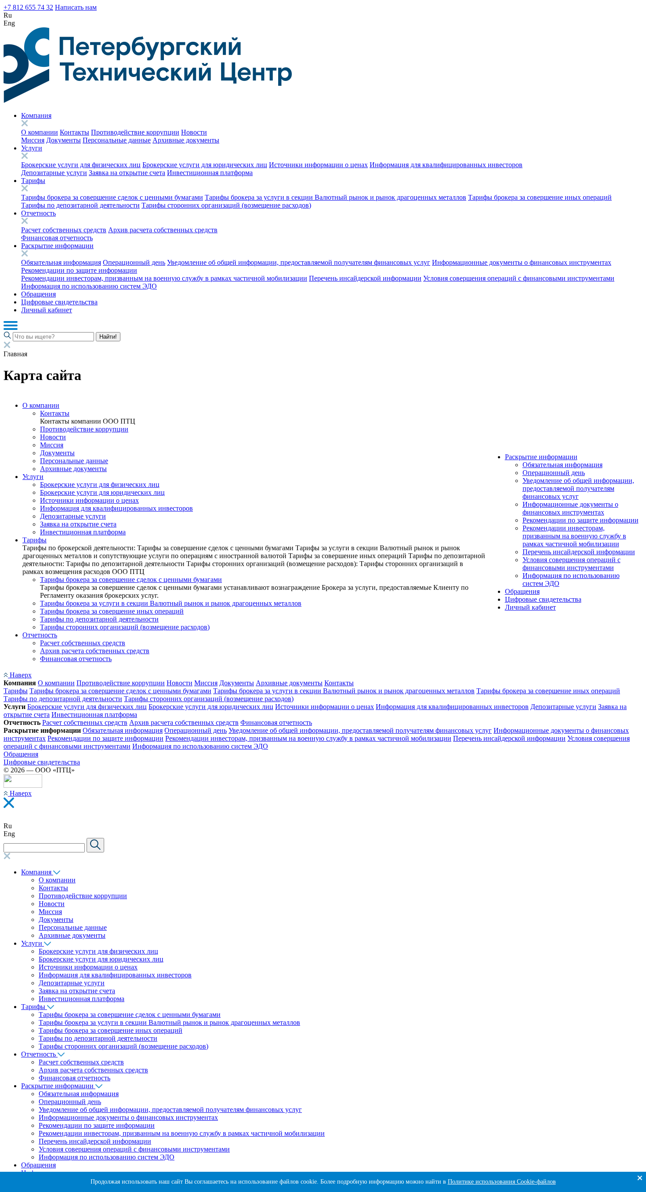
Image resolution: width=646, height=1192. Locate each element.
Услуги (31, 148)
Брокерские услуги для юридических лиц (204, 164)
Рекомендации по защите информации (79, 270)
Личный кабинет (46, 310)
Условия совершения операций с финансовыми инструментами (518, 278)
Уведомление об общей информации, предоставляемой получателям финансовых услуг (298, 262)
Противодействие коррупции (135, 132)
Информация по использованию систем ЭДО (89, 286)
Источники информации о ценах (318, 164)
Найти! (108, 336)
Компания (36, 115)
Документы (63, 140)
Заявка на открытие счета (127, 172)
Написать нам (76, 7)
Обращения (38, 294)
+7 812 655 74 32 (28, 7)
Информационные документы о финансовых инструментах (521, 262)
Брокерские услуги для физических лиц (81, 164)
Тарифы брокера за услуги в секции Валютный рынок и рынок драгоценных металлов (335, 197)
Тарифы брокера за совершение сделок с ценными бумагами (112, 197)
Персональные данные (117, 140)
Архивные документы (185, 140)
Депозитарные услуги (54, 172)
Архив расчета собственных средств (163, 230)
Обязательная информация (61, 262)
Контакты (74, 132)
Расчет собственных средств (63, 230)
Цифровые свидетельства (59, 302)
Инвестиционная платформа (210, 172)
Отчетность (38, 213)
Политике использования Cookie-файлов (502, 1181)
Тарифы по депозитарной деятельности (80, 205)
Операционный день (134, 262)
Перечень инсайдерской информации (365, 278)
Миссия (32, 140)
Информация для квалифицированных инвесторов (446, 164)
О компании (39, 132)
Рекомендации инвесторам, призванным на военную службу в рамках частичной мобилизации (164, 278)
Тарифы (33, 180)
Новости (194, 132)
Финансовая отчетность (57, 237)
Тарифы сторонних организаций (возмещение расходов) (226, 205)
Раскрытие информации (57, 245)
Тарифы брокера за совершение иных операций (540, 197)
